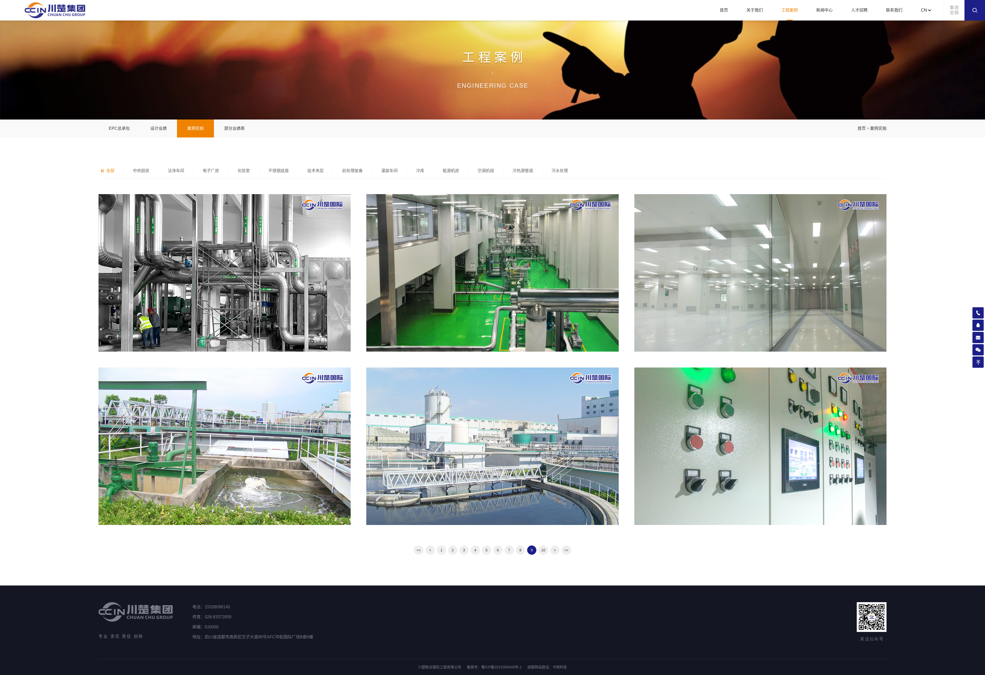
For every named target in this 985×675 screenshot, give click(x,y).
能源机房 (451, 170)
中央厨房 (141, 170)
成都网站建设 (538, 667)
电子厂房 (211, 170)
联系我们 (894, 10)
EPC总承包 (119, 128)
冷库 (420, 170)
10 (543, 550)
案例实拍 (195, 128)
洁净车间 (176, 170)
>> (566, 550)
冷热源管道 (523, 170)
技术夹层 (315, 170)
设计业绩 (158, 128)
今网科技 (560, 667)
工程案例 (789, 10)
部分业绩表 (234, 128)
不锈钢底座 (278, 170)
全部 (110, 170)
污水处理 (559, 170)
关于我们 (754, 10)
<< (419, 550)
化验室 (244, 170)
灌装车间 (389, 170)
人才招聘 (859, 10)
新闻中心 (824, 10)
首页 (724, 10)
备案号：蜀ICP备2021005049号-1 (494, 667)
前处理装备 (352, 170)
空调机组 (486, 170)
